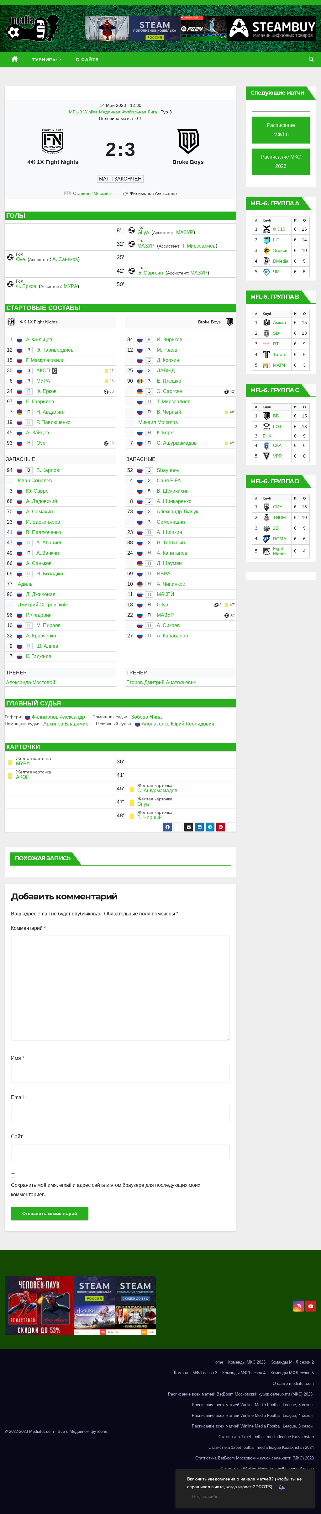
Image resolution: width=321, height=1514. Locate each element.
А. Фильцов (39, 339)
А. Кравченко (41, 635)
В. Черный (169, 412)
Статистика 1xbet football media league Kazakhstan (266, 1436)
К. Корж (165, 432)
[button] (311, 59)
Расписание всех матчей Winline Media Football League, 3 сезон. (253, 1404)
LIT (276, 239)
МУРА (70, 286)
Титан (279, 354)
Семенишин (171, 522)
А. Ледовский (41, 501)
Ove (21, 259)
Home (218, 1362)
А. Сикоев (168, 625)
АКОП (43, 370)
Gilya (143, 232)
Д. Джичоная (40, 594)
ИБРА (164, 573)
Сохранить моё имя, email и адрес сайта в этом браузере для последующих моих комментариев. (105, 1189)
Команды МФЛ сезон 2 (292, 1362)
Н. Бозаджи (49, 573)
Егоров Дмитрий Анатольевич (161, 682)
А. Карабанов (172, 635)
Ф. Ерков (27, 286)
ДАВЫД (166, 370)
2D (276, 528)
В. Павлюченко (43, 532)
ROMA (279, 538)
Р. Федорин (39, 615)
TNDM (279, 517)
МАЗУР (184, 232)
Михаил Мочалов (158, 422)
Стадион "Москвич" (92, 193)
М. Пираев (48, 625)
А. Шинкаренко (174, 501)
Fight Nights (279, 551)
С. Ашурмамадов (177, 443)
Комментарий (28, 928)
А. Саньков (65, 259)
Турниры (45, 59)
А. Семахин (39, 511)
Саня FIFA (169, 480)
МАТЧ (279, 365)
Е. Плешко (169, 381)
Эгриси (280, 250)
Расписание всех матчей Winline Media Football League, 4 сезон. (253, 1415)
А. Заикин (47, 553)
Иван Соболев (35, 480)
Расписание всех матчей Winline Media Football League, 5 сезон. (253, 1426)
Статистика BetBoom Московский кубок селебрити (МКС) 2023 (254, 1458)
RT (276, 343)
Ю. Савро (37, 491)
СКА (277, 445)
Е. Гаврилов (40, 401)
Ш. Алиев (47, 646)
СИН (277, 506)
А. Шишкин (169, 532)
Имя (17, 1058)
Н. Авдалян (49, 412)
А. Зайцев (37, 432)
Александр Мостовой (30, 682)
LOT (277, 426)
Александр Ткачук (177, 511)
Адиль (25, 584)
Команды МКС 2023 (247, 1362)
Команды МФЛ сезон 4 (244, 1372)
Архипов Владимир (65, 723)
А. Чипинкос (171, 584)
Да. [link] (282, 1487)
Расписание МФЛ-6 (281, 130)
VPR (277, 455)
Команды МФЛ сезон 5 (292, 1372)
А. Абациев (49, 542)
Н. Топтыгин (171, 542)
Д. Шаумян (169, 563)
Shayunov (168, 470)
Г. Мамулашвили (45, 360)
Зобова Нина (146, 717)
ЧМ (276, 271)
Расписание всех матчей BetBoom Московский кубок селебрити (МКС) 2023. (241, 1394)
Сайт (17, 1136)
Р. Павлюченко (53, 422)
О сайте (87, 59)
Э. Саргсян (150, 272)
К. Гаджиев (38, 656)
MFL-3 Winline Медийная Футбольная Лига (113, 111)
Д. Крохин (168, 360)
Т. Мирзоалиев (199, 246)
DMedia (280, 261)
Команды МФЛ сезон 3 (195, 1372)
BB (276, 415)
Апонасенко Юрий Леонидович (178, 723)
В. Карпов (47, 470)
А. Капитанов (172, 553)
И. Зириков (169, 339)
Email (19, 1097)
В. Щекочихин (173, 491)
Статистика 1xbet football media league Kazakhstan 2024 (261, 1447)
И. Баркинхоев (43, 522)
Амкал (279, 322)
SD (276, 333)
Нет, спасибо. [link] (206, 1496)
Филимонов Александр (58, 717)
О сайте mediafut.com (293, 1383)
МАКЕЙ (165, 594)
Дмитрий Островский (42, 604)
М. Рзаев (167, 350)
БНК (267, 435)
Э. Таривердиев (55, 350)
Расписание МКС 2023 (281, 161)
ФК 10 (279, 229)
